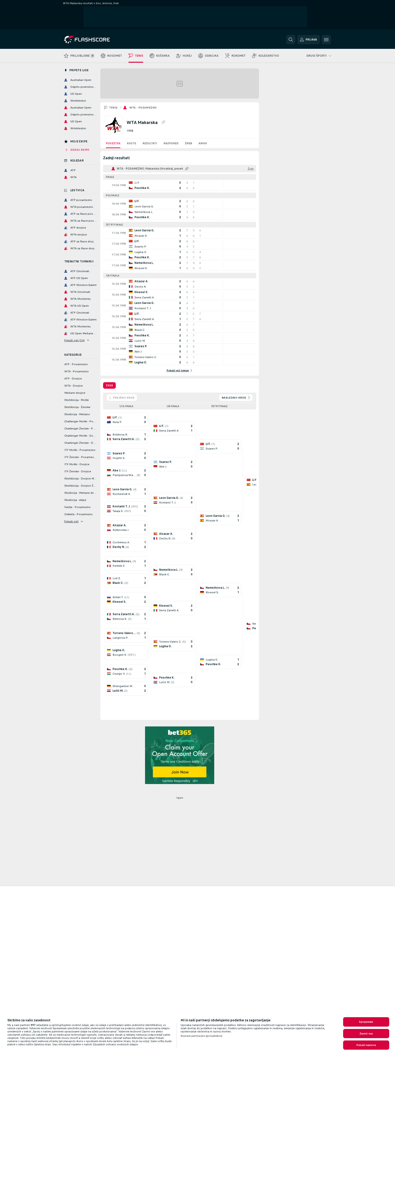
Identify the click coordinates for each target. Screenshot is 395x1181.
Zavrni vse (366, 1033)
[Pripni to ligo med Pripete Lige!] (163, 122)
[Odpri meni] (326, 39)
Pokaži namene (366, 1045)
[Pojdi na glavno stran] (96, 39)
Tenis (113, 107)
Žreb (188, 143)
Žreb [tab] (109, 385)
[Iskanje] (290, 39)
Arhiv (203, 143)
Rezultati (150, 143)
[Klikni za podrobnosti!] (179, 185)
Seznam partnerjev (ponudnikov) (202, 1035)
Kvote (131, 143)
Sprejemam (366, 1021)
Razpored (170, 143)
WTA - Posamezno (143, 107)
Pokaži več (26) (74, 340)
